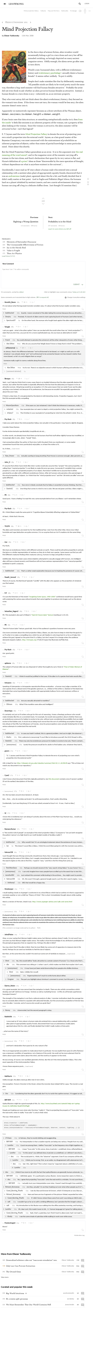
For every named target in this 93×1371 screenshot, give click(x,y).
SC (5, 813)
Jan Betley (70, 1299)
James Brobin (69, 1305)
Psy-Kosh (8, 419)
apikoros (8, 663)
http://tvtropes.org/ (29, 640)
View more (4, 1277)
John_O (7, 462)
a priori (24, 161)
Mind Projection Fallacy (36, 134)
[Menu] (5, 4)
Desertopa (8, 711)
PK (6, 495)
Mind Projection (27, 29)
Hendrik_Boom (10, 302)
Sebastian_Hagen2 (11, 611)
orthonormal (10, 348)
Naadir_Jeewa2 (10, 577)
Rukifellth (8, 1017)
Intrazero (8, 683)
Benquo (7, 379)
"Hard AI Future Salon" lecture (42, 615)
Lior (6, 542)
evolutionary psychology (50, 73)
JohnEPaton (9, 935)
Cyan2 (7, 775)
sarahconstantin (68, 1293)
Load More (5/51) (8, 256)
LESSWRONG (16, 4)
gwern (7, 751)
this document (54, 779)
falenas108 (9, 852)
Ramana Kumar (10, 829)
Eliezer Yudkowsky (11, 36)
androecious (13, 176)
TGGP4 (7, 526)
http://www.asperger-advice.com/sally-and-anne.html (52, 902)
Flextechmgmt (10, 1223)
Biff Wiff (8, 1100)
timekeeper (9, 889)
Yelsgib (7, 327)
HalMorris (8, 1076)
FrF (6, 593)
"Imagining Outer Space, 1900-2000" (42, 597)
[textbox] (43, 272)
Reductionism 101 (16, 22)
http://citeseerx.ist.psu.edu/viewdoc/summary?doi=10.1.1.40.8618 (42, 763)
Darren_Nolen (10, 986)
